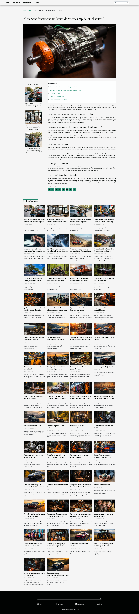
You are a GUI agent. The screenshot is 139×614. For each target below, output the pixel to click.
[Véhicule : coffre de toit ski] (34, 417)
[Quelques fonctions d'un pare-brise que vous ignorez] (81, 299)
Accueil (24, 10)
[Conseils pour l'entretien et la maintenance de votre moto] (58, 270)
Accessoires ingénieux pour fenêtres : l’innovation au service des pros (33, 127)
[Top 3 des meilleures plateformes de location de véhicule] (34, 505)
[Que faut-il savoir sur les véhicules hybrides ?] (104, 329)
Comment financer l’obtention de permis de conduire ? (80, 368)
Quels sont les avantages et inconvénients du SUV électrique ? (34, 487)
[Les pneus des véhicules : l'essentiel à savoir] (104, 299)
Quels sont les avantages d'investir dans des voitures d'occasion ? (34, 309)
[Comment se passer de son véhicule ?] (58, 417)
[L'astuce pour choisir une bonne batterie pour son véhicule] (58, 505)
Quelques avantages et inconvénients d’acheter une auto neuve (57, 575)
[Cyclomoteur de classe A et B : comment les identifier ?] (34, 535)
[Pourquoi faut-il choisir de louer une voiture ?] (34, 358)
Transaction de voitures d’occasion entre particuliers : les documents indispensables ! (81, 339)
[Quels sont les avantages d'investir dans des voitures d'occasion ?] (34, 299)
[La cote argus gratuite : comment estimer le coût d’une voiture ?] (81, 505)
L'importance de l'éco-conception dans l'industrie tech (104, 279)
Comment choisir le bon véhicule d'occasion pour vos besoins (104, 250)
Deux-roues (16, 3)
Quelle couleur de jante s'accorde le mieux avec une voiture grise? (80, 397)
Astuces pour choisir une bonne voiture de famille (103, 515)
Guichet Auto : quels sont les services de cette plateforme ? (103, 456)
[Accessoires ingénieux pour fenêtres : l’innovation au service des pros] (33, 117)
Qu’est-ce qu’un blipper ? (56, 93)
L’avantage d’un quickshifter (57, 96)
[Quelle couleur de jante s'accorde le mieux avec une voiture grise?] (81, 388)
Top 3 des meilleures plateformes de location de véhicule (34, 515)
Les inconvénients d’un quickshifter (58, 100)
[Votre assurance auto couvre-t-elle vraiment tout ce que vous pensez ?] (33, 94)
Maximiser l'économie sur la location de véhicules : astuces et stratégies (34, 251)
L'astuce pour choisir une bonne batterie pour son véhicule (57, 515)
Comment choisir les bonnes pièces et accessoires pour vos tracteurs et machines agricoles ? (57, 310)
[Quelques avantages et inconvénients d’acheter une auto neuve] (58, 564)
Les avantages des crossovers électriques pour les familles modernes (33, 280)
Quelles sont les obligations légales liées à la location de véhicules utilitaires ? (79, 280)
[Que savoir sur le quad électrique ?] (81, 417)
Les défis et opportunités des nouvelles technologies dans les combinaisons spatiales (57, 251)
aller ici (68, 119)
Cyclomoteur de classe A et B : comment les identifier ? (33, 544)
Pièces (7, 3)
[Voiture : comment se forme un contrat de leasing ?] (34, 388)
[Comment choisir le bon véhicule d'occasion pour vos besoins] (104, 240)
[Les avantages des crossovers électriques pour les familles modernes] (34, 270)
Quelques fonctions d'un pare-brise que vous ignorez (79, 309)
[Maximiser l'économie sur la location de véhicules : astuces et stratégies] (34, 240)
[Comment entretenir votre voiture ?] (58, 476)
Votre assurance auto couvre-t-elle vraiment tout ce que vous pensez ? (33, 105)
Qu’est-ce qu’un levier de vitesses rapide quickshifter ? (63, 87)
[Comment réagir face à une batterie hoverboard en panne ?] (58, 388)
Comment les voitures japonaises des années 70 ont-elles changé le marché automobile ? (104, 221)
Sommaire (53, 83)
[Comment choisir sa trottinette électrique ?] (104, 417)
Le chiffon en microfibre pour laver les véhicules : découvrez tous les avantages (56, 457)
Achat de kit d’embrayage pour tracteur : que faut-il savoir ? (103, 544)
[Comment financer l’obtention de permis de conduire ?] (81, 358)
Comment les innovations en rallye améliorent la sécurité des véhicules (80, 251)
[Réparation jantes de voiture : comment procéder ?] (81, 446)
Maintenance (27, 3)
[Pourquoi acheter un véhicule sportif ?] (81, 535)
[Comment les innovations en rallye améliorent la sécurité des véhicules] (81, 240)
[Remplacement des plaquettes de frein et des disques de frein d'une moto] (81, 476)
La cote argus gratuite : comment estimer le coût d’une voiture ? (80, 515)
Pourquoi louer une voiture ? (102, 485)
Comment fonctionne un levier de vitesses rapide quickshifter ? (65, 90)
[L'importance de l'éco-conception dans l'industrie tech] (104, 270)
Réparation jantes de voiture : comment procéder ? (79, 456)
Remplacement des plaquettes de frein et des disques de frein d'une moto (80, 487)
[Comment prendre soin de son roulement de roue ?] (34, 446)
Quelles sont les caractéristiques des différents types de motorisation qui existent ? (34, 339)
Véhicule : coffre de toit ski (32, 426)
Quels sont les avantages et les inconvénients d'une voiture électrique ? (56, 339)
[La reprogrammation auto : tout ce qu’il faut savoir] (34, 564)
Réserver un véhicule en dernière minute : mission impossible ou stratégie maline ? (33, 150)
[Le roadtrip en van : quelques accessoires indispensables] (58, 535)
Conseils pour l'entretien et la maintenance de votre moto (56, 279)
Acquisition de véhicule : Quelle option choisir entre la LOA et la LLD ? (104, 398)
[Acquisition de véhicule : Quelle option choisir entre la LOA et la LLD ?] (104, 388)
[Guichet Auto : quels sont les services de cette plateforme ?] (104, 446)
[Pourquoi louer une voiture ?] (104, 476)
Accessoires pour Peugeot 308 (103, 367)
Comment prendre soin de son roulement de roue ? (33, 456)
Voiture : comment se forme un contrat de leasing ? (33, 397)
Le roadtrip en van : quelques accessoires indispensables (56, 544)
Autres (36, 3)
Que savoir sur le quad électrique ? (77, 427)
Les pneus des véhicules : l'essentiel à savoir (101, 309)
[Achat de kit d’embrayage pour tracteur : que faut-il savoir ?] (104, 535)
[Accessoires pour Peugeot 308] (104, 358)
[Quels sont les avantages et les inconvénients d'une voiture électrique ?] (58, 329)
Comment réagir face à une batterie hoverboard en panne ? (57, 397)
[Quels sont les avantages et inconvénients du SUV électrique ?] (34, 476)
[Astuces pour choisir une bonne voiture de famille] (104, 505)
